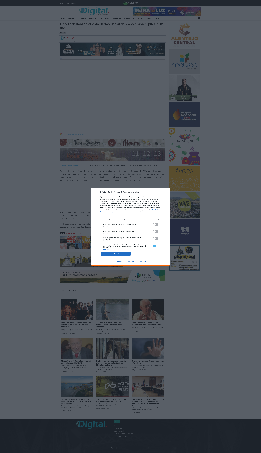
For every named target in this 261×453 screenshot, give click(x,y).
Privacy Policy (142, 261)
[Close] (166, 192)
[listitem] (130, 220)
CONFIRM (116, 254)
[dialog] (130, 226)
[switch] (155, 224)
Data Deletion (119, 261)
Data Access (130, 261)
